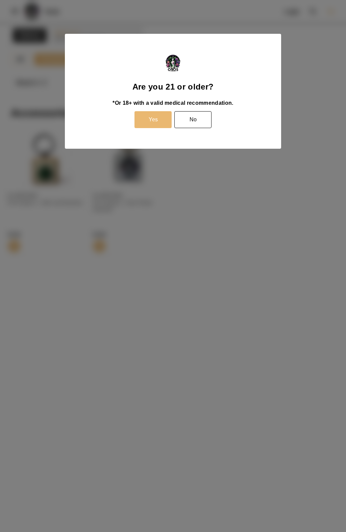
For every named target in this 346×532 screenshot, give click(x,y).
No (193, 119)
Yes (153, 119)
